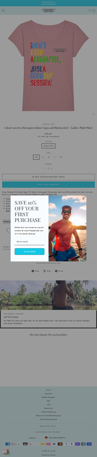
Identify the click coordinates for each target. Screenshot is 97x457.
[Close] (83, 199)
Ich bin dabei (29, 251)
